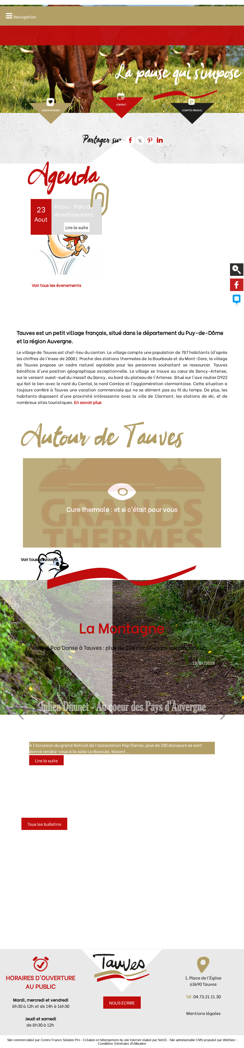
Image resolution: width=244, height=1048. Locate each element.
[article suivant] (222, 715)
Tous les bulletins (44, 824)
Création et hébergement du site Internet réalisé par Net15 (125, 1040)
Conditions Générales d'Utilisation (122, 1043)
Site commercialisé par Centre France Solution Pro (43, 1040)
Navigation (25, 16)
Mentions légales (203, 1013)
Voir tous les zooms (39, 559)
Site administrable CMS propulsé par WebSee (202, 1040)
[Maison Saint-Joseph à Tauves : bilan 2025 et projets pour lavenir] (122, 698)
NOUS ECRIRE (122, 1002)
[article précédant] (21, 715)
